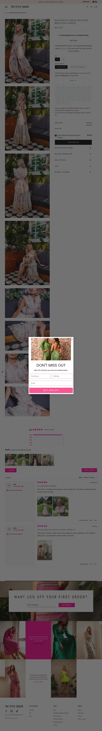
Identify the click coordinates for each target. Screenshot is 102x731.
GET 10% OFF (51, 390)
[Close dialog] (71, 339)
